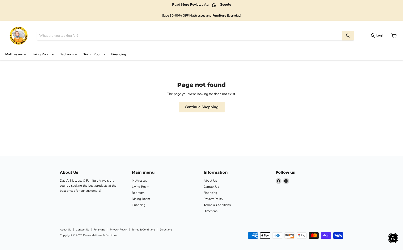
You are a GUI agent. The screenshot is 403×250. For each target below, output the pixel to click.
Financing (118, 54)
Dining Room (92, 54)
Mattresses (14, 54)
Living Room (41, 54)
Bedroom (67, 54)
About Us (210, 180)
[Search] (348, 35)
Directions (210, 211)
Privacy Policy (213, 199)
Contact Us (211, 187)
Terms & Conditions (217, 205)
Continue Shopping (202, 106)
